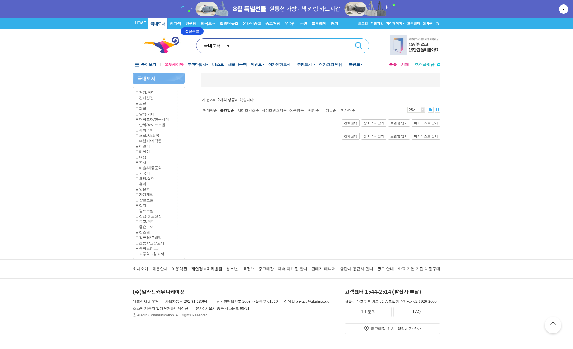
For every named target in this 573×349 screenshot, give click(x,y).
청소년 (144, 232)
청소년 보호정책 (240, 269)
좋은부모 (146, 226)
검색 (359, 46)
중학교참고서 (150, 248)
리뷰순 (331, 110)
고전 (142, 103)
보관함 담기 (399, 123)
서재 (405, 64)
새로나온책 (237, 64)
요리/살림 (147, 178)
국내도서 (157, 23)
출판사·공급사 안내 (356, 269)
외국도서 (208, 23)
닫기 (564, 9)
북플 (393, 64)
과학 (142, 108)
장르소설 (146, 199)
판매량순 (210, 110)
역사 (142, 162)
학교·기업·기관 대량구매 (419, 269)
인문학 (144, 189)
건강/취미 (147, 92)
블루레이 (319, 23)
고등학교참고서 (151, 253)
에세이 (144, 151)
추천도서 (305, 64)
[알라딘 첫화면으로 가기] (164, 45)
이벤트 (256, 64)
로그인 (363, 23)
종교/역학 (147, 221)
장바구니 (431, 23)
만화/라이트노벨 (152, 124)
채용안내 (160, 269)
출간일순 (227, 110)
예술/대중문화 (150, 167)
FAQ (417, 312)
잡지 (142, 205)
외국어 (144, 173)
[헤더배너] (415, 45)
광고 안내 (385, 269)
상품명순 (296, 110)
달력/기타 (147, 113)
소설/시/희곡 (149, 135)
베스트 (218, 64)
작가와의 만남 (331, 64)
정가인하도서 (279, 64)
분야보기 (148, 64)
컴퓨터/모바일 (150, 237)
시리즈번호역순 (274, 110)
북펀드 (354, 64)
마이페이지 (394, 23)
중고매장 (272, 23)
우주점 (290, 23)
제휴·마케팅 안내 (292, 269)
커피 (334, 23)
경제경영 (146, 97)
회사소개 (140, 269)
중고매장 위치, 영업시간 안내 (396, 328)
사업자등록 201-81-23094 (186, 301)
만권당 (191, 23)
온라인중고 (252, 23)
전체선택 (350, 123)
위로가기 (553, 326)
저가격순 (348, 110)
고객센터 (413, 23)
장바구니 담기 (373, 123)
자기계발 (146, 194)
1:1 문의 (368, 312)
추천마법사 (197, 64)
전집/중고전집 (150, 216)
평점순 (313, 110)
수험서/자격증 (150, 140)
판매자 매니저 (323, 269)
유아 (142, 183)
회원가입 (376, 23)
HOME (140, 23)
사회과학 (146, 130)
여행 (142, 156)
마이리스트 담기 (426, 123)
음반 (303, 23)
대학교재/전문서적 (154, 119)
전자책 (175, 23)
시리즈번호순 (248, 110)
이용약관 (179, 269)
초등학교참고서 (151, 242)
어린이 (144, 146)
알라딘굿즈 (229, 23)
